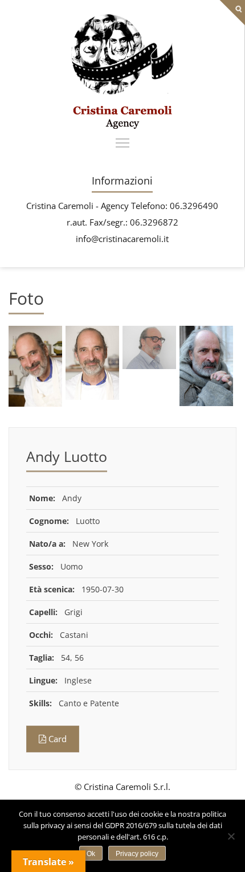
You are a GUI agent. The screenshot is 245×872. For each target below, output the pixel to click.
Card (56, 738)
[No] (230, 836)
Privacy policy (137, 854)
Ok (91, 854)
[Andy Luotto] (122, 126)
